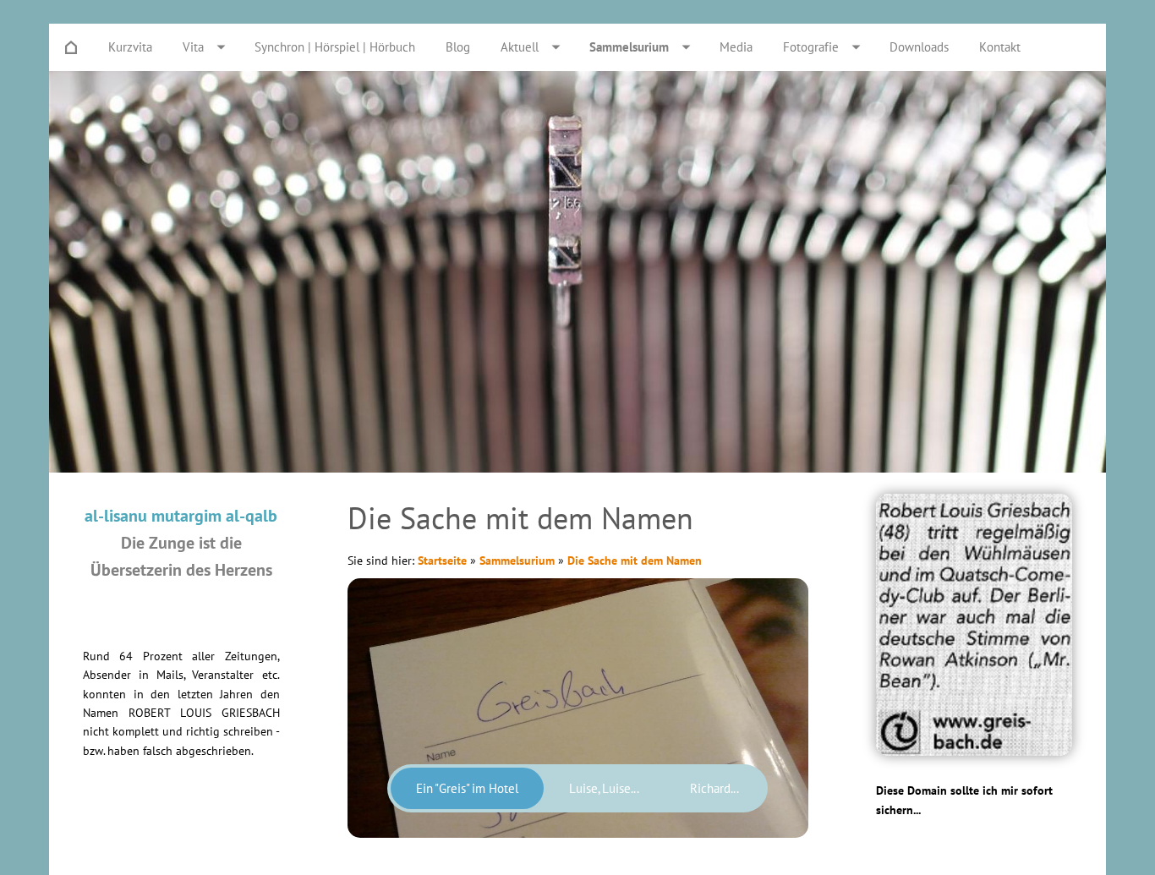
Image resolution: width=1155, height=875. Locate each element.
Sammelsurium (517, 560)
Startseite (442, 560)
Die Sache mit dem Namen (634, 560)
